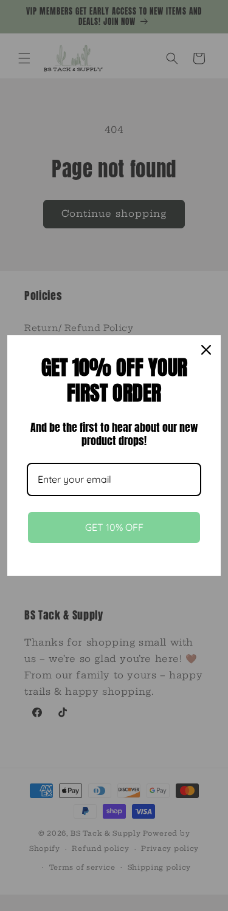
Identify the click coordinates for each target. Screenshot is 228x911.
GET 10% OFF (114, 527)
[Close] (206, 349)
